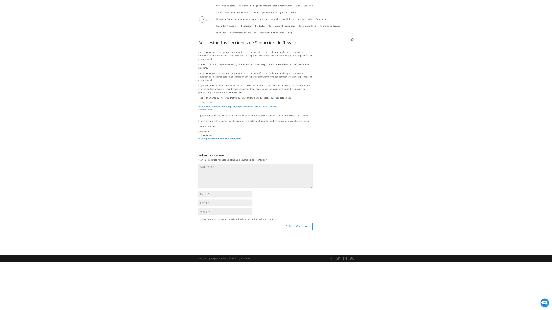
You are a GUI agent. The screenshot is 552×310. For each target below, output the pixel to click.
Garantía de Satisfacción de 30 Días (233, 12)
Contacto (308, 6)
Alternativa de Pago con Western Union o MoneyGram (265, 6)
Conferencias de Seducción (243, 33)
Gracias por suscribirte (265, 12)
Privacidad (246, 26)
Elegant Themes (219, 258)
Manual (294, 12)
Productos (260, 26)
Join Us (283, 12)
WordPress (246, 258)
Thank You (221, 33)
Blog (298, 6)
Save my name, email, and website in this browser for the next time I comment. (240, 219)
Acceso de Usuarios (225, 6)
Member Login (305, 19)
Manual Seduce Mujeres (282, 19)
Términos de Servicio (330, 26)
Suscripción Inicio (307, 26)
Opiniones (321, 19)
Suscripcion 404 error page (282, 26)
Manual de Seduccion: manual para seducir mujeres (241, 19)
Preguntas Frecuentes (226, 26)
